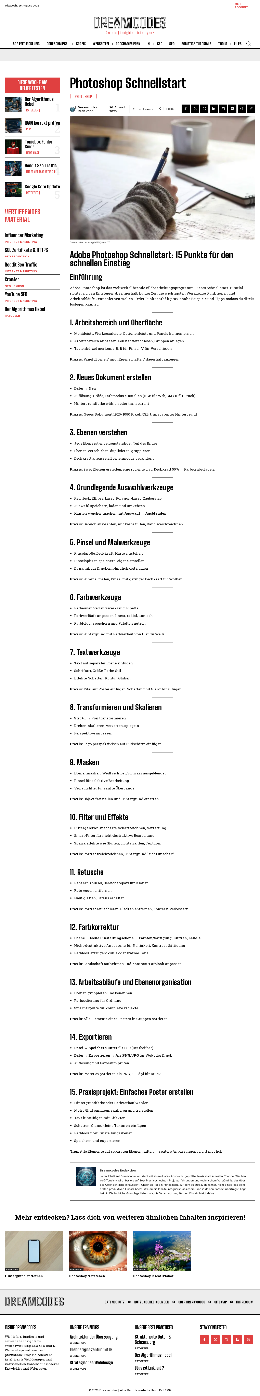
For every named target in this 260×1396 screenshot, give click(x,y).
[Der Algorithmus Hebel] (13, 104)
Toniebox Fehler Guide (38, 144)
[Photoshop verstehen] (98, 1251)
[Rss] (237, 1339)
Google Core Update (42, 186)
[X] (195, 109)
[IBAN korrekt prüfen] (13, 125)
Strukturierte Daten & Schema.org (153, 1339)
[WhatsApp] (204, 109)
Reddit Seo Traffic (41, 165)
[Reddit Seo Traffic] (13, 168)
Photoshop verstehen (87, 1276)
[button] (248, 43)
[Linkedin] (214, 109)
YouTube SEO (16, 294)
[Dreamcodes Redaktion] (72, 109)
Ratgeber (32, 110)
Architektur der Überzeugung (94, 1337)
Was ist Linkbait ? (149, 1368)
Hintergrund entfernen (24, 1276)
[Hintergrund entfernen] (34, 1251)
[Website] (248, 1339)
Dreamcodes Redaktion (87, 109)
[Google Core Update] (13, 189)
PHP (28, 129)
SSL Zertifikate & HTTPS (26, 250)
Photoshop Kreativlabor (153, 1276)
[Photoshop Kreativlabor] (162, 1251)
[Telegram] (232, 109)
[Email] (223, 109)
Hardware (33, 152)
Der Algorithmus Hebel (39, 101)
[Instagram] (226, 1339)
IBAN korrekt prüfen (42, 123)
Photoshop (83, 96)
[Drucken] (242, 109)
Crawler (12, 279)
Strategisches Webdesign (91, 1362)
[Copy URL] (251, 109)
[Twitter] (215, 1339)
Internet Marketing (39, 171)
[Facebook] (186, 109)
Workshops (78, 1342)
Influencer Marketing (24, 235)
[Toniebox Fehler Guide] (13, 146)
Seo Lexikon (14, 286)
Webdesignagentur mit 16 (91, 1349)
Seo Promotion (17, 256)
